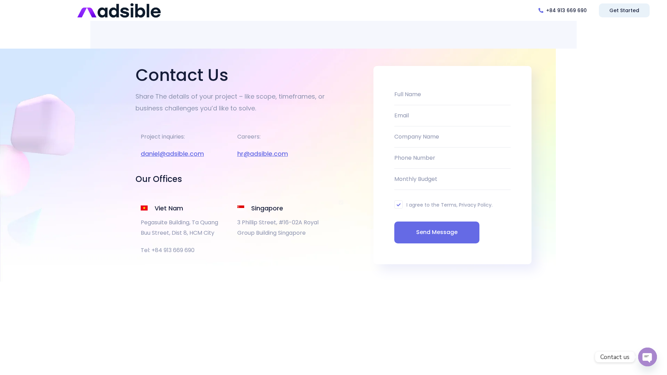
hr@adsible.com (262, 153)
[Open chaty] (647, 357)
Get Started (624, 10)
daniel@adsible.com (172, 153)
